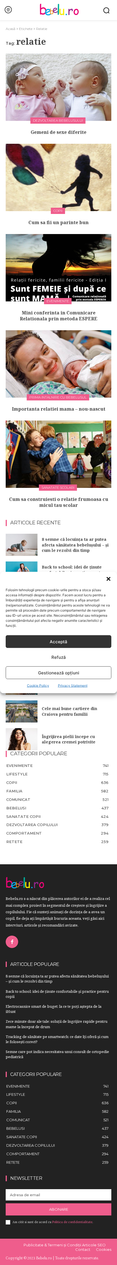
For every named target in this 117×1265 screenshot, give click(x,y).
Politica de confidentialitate (72, 1222)
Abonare (58, 1209)
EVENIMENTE (58, 301)
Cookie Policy (38, 685)
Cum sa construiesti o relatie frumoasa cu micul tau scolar (58, 502)
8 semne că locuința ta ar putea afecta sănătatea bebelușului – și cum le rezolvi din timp (75, 545)
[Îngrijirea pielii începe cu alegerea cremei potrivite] (21, 739)
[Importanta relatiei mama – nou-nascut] (58, 364)
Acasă (10, 29)
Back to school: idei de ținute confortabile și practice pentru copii (57, 994)
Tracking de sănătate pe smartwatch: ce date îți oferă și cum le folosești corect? (57, 1039)
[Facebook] (12, 942)
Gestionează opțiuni (58, 672)
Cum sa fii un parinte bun (58, 222)
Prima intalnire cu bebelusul (58, 397)
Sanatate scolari (57, 487)
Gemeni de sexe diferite (58, 132)
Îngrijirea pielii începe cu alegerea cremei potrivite (68, 739)
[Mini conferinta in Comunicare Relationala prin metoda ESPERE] (58, 267)
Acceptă (58, 641)
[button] (108, 579)
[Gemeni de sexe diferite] (58, 87)
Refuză (58, 657)
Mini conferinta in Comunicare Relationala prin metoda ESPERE (58, 316)
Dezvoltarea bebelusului (58, 120)
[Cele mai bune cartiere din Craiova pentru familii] (21, 711)
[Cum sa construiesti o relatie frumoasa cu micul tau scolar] (58, 454)
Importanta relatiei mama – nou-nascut (58, 409)
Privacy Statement (72, 685)
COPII (57, 211)
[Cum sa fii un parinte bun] (58, 177)
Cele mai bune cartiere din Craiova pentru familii (69, 711)
